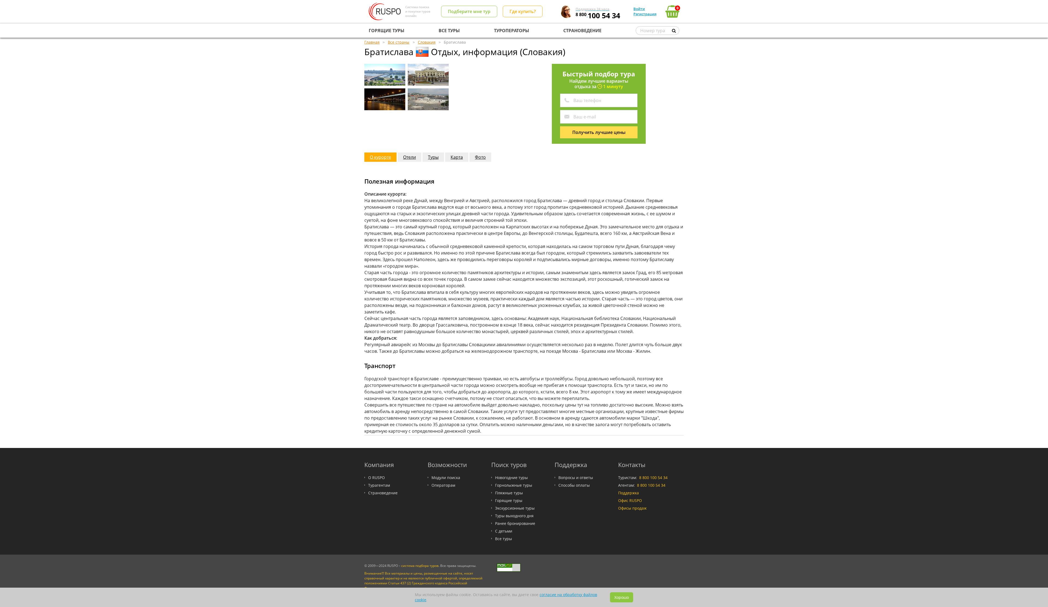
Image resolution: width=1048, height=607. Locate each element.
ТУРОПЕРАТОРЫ (511, 31)
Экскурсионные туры (515, 508)
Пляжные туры (509, 492)
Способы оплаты (574, 485)
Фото (480, 157)
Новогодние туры (511, 477)
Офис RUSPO (630, 500)
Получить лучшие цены (599, 132)
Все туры (503, 538)
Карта (457, 157)
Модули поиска (445, 477)
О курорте (380, 157)
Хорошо (621, 597)
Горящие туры (508, 500)
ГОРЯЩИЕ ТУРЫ (386, 31)
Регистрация (644, 13)
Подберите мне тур (469, 11)
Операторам (443, 485)
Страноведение (383, 492)
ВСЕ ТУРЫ (449, 31)
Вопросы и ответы (575, 477)
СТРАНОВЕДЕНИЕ (582, 31)
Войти (639, 8)
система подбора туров (420, 565)
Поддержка (628, 492)
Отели (409, 157)
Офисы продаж (632, 508)
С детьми (503, 531)
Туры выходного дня (514, 515)
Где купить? (523, 11)
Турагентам (379, 485)
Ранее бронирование (515, 523)
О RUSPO (376, 477)
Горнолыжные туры (513, 485)
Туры (433, 157)
